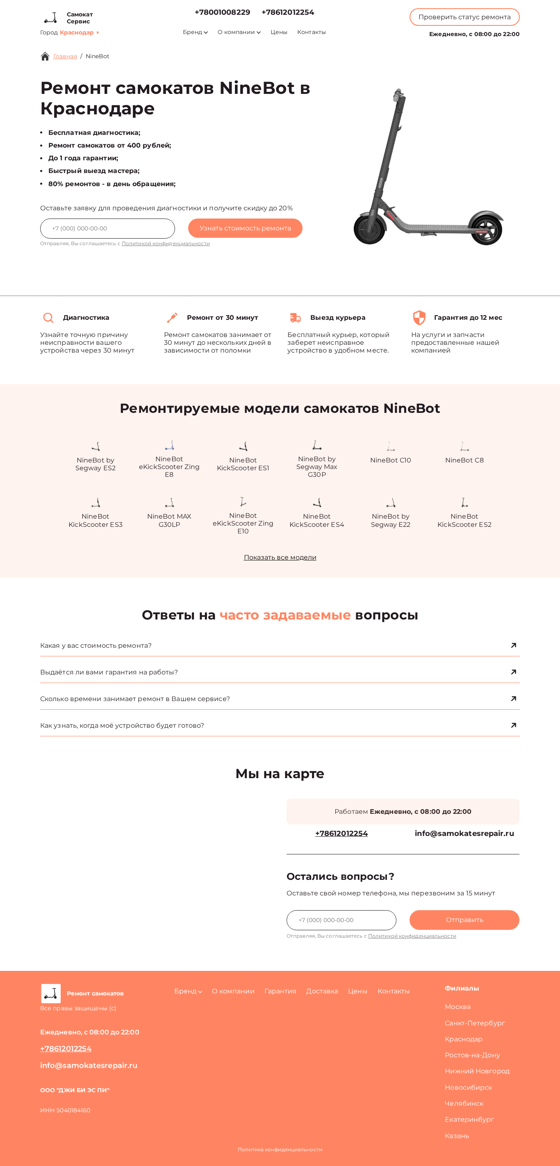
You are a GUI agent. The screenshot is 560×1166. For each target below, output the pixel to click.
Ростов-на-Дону (472, 1055)
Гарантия (280, 991)
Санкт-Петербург (475, 1023)
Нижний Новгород (477, 1071)
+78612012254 (288, 12)
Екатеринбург (469, 1119)
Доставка (322, 991)
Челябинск (464, 1103)
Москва (458, 1007)
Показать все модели (280, 557)
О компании (236, 32)
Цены (279, 32)
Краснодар (464, 1039)
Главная (65, 56)
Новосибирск (468, 1087)
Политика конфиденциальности (280, 1149)
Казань (457, 1136)
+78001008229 (222, 12)
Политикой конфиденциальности (166, 243)
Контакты (311, 32)
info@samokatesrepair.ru (464, 833)
